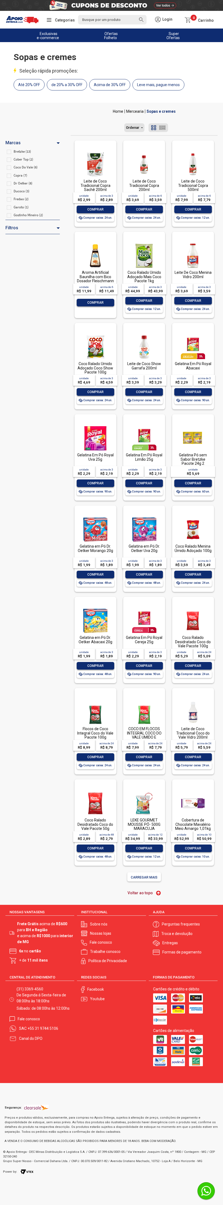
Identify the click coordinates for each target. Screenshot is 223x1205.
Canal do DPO (30, 1038)
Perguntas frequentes (181, 924)
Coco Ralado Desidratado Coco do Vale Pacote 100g (193, 641)
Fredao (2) (21, 199)
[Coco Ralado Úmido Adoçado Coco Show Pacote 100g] (95, 335)
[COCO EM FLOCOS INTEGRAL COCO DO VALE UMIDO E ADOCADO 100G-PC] (144, 700)
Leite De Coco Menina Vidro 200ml (193, 274)
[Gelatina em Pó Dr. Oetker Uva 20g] (144, 517)
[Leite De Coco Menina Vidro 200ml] (192, 244)
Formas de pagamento (182, 952)
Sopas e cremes (161, 111)
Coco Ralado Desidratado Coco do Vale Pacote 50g (95, 824)
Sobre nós (98, 924)
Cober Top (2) (23, 159)
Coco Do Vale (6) (26, 167)
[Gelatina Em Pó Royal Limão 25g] (144, 426)
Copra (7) (20, 175)
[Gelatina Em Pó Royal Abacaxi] (192, 335)
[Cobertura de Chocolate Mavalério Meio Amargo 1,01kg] (192, 791)
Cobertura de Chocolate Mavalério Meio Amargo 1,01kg (193, 824)
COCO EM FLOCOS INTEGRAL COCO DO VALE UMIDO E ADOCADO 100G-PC (144, 735)
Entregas (170, 943)
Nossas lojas (100, 933)
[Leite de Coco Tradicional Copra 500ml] (192, 152)
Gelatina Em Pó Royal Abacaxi (193, 366)
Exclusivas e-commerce (48, 36)
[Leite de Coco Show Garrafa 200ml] (144, 335)
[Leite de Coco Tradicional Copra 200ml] (144, 152)
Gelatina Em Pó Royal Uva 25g (95, 457)
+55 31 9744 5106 (42, 1028)
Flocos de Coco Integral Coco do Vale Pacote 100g (95, 733)
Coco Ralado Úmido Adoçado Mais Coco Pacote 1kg (144, 276)
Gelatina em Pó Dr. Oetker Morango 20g (95, 548)
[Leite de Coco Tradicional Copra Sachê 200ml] (95, 152)
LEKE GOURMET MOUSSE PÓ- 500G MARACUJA (144, 824)
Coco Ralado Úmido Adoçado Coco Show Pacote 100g (95, 368)
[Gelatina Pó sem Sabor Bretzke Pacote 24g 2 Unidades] (192, 426)
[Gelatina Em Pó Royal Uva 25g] (95, 426)
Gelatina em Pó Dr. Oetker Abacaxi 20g (95, 639)
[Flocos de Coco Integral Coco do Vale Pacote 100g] (95, 700)
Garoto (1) (21, 207)
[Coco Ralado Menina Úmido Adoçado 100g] (192, 517)
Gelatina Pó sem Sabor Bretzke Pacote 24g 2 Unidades (193, 461)
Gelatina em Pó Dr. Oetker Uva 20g (144, 548)
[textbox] (112, 19)
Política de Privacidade (107, 961)
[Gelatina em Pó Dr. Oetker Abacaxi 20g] (95, 609)
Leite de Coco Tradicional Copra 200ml (144, 185)
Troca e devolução (177, 933)
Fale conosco (101, 942)
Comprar (95, 209)
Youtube (97, 999)
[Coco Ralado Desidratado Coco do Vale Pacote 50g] (95, 791)
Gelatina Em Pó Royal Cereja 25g (144, 639)
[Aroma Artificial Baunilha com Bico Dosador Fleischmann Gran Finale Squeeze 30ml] (95, 244)
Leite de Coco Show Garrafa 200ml (144, 366)
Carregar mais (144, 877)
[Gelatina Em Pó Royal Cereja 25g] (144, 609)
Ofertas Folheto (111, 36)
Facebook (95, 989)
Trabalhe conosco (105, 951)
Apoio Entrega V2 (118, 111)
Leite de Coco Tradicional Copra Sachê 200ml (95, 185)
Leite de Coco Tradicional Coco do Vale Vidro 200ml (193, 733)
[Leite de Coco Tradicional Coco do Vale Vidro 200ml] (192, 700)
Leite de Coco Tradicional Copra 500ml (193, 185)
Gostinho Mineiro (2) (28, 215)
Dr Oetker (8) (23, 183)
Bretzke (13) (22, 151)
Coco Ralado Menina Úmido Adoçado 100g (193, 548)
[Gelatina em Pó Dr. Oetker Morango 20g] (95, 517)
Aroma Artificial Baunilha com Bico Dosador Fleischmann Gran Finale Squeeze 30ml (95, 280)
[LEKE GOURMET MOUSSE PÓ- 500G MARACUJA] (144, 791)
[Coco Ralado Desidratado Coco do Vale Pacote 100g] (192, 609)
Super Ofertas (173, 36)
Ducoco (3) (21, 191)
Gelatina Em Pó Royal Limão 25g (144, 457)
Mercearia (135, 111)
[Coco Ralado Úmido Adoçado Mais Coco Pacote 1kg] (144, 244)
